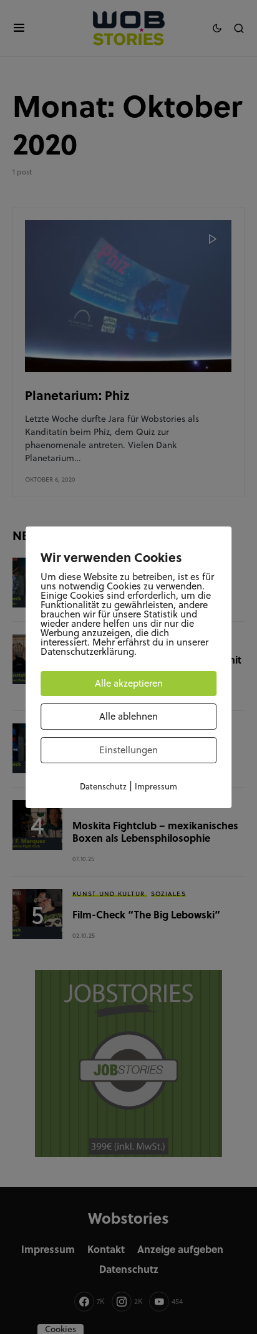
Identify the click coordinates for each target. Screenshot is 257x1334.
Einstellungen (128, 749)
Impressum (156, 786)
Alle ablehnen (128, 716)
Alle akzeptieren (129, 683)
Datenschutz (103, 786)
